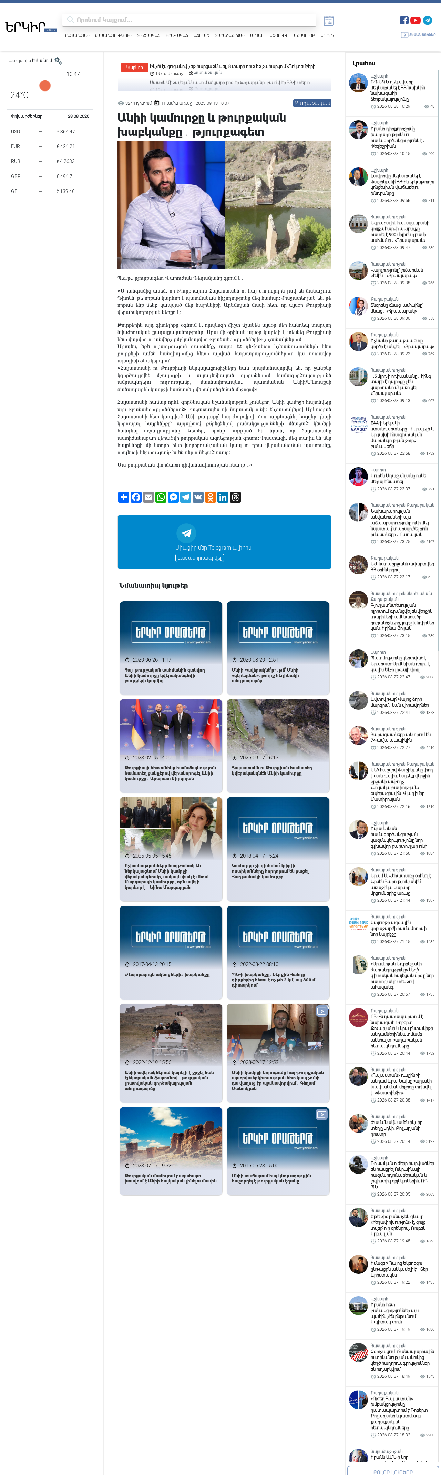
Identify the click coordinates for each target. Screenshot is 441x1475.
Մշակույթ (304, 35)
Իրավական (177, 35)
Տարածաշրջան (230, 35)
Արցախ (257, 35)
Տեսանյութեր (422, 35)
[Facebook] (404, 19)
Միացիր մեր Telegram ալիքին (213, 547)
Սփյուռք (279, 35)
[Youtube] (415, 19)
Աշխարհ (202, 35)
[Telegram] (427, 19)
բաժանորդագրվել (200, 558)
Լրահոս (363, 63)
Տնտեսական (148, 35)
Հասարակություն (113, 35)
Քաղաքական (77, 35)
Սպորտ (327, 35)
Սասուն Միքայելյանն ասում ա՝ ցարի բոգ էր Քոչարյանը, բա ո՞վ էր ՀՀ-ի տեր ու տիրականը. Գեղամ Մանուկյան (230, 67)
